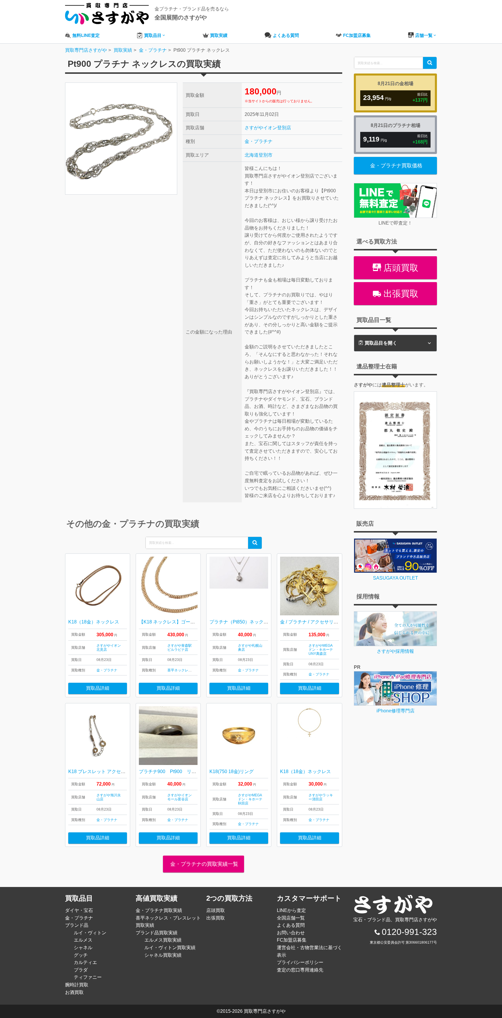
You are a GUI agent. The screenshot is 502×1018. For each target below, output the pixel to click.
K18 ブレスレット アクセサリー (101, 771)
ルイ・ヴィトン (90, 932)
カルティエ (85, 962)
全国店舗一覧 (291, 917)
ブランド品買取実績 (157, 932)
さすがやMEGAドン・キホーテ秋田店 (250, 799)
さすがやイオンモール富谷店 (179, 797)
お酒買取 (74, 992)
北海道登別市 (258, 155)
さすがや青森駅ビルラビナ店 (179, 648)
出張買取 (399, 293)
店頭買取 (399, 268)
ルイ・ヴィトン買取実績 (170, 947)
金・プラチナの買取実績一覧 (203, 864)
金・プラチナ (258, 141)
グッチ (81, 955)
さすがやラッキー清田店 (321, 797)
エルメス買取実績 (163, 940)
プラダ (81, 969)
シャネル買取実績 (163, 955)
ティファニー (88, 977)
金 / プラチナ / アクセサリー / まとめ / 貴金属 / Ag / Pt (335, 621)
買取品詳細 (97, 688)
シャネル (83, 947)
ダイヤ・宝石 (79, 910)
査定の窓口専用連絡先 (300, 969)
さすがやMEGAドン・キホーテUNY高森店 (321, 650)
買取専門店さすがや (265, 1011)
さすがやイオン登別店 (268, 127)
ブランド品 (76, 925)
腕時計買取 (76, 984)
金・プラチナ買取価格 (396, 166)
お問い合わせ (291, 932)
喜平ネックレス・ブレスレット (191, 670)
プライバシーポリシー (300, 962)
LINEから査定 (291, 910)
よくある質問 (291, 925)
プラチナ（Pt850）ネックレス (241, 621)
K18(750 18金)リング (231, 771)
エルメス (83, 940)
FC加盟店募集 (291, 940)
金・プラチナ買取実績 (159, 910)
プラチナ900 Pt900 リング (170, 771)
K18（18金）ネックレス (93, 621)
